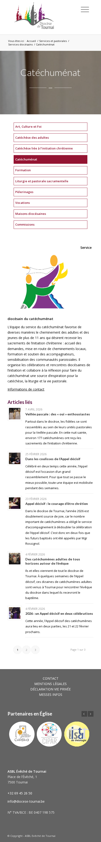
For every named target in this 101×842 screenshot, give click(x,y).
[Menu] (85, 9)
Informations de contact (26, 389)
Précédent (84, 714)
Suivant (90, 714)
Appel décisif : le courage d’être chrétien (56, 504)
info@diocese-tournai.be (26, 801)
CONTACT (50, 678)
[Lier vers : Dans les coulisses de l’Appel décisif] (14, 458)
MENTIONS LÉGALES (50, 684)
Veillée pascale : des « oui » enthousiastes (57, 414)
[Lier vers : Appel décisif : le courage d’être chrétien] (14, 503)
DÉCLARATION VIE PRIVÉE (50, 689)
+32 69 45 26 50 (20, 793)
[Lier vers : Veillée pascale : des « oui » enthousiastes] (14, 413)
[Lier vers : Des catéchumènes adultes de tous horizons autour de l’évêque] (14, 558)
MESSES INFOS (50, 694)
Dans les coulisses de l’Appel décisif (52, 459)
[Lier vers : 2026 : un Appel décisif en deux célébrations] (14, 613)
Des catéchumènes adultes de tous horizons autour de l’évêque (52, 561)
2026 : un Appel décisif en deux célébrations (59, 613)
